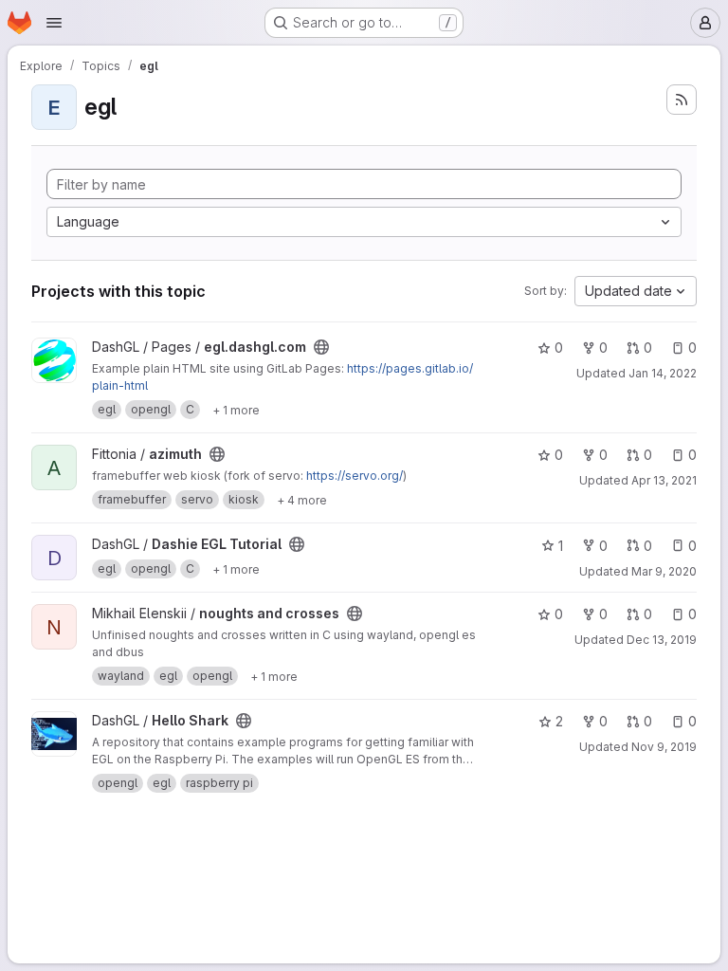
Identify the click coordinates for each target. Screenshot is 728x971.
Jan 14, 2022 (662, 373)
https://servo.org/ (354, 475)
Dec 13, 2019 (662, 639)
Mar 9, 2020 (664, 571)
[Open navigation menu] (54, 23)
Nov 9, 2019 (664, 747)
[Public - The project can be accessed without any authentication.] (321, 347)
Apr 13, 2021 (664, 480)
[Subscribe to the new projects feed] (681, 99)
